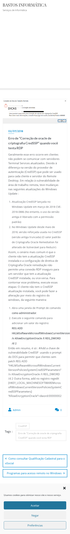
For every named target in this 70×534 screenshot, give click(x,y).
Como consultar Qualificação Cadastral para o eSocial (35, 461)
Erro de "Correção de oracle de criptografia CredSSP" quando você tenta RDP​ (40, 435)
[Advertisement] (35, 51)
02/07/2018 (15, 131)
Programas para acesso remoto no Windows (34, 473)
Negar (35, 515)
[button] (64, 488)
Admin (16, 410)
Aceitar (35, 505)
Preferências (35, 525)
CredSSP (22, 426)
